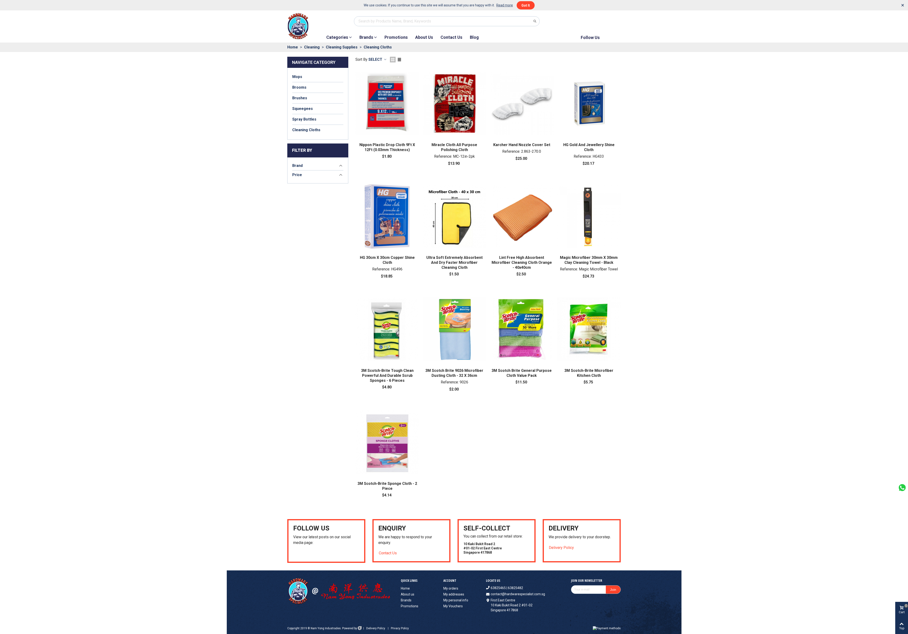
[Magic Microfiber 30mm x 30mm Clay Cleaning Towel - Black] (589, 216)
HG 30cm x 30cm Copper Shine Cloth (387, 260)
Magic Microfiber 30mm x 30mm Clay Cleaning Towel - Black (589, 260)
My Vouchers (453, 606)
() (612, 21)
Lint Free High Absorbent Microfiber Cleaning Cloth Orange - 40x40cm (522, 262)
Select (375, 59)
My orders (450, 588)
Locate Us (493, 580)
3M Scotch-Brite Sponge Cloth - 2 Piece (387, 486)
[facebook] (301, 553)
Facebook (608, 37)
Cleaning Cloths (306, 130)
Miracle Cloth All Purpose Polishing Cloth (454, 147)
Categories (337, 37)
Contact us (388, 553)
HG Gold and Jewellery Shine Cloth (589, 147)
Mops (297, 76)
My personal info (455, 600)
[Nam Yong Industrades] (307, 26)
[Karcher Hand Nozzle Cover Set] (522, 103)
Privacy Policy (400, 628)
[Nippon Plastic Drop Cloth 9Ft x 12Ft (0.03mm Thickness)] (387, 103)
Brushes (299, 98)
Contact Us (451, 37)
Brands (366, 37)
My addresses (453, 594)
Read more (504, 5)
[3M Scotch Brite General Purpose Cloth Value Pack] (522, 329)
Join (613, 589)
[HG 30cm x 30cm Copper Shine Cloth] (387, 216)
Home (405, 588)
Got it (525, 5)
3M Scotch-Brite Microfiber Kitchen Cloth (588, 373)
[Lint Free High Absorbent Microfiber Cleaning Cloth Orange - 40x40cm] (522, 216)
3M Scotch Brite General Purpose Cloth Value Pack (522, 373)
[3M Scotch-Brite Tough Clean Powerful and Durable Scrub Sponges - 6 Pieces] (387, 329)
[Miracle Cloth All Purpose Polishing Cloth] (454, 103)
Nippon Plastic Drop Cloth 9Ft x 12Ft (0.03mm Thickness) (387, 147)
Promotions (396, 37)
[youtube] (295, 553)
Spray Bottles (304, 119)
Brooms (299, 87)
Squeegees (302, 108)
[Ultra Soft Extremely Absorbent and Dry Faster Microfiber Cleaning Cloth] (454, 216)
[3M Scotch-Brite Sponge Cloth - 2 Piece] (387, 442)
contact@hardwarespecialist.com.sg (518, 594)
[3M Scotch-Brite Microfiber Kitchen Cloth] (589, 329)
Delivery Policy (561, 547)
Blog (474, 37)
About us (407, 594)
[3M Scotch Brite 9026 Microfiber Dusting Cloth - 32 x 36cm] (454, 329)
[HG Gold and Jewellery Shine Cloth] (589, 103)
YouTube (616, 37)
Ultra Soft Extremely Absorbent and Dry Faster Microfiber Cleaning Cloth (454, 262)
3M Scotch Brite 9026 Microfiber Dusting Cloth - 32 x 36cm (454, 373)
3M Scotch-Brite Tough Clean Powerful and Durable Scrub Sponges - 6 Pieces (387, 375)
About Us (424, 37)
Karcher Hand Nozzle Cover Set (521, 145)
